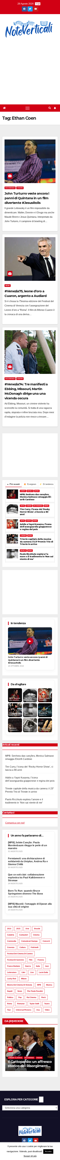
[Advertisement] (30, 69)
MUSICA (30, 491)
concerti (46, 941)
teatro (47, 1004)
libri (23, 972)
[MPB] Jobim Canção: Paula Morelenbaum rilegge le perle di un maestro (27, 845)
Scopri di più (30, 1156)
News (7, 285)
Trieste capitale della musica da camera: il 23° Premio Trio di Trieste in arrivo (36, 541)
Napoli (9, 991)
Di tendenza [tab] (46, 484)
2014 (9, 929)
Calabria (10, 935)
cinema (36, 935)
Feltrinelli (34, 947)
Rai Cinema (31, 997)
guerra (28, 966)
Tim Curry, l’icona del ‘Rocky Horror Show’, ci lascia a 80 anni (35, 512)
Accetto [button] (48, 1151)
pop (20, 997)
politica (10, 997)
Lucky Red (11, 979)
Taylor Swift (34, 1004)
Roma (9, 1004)
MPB (39, 985)
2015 (18, 929)
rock (43, 997)
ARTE (22, 505)
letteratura (11, 972)
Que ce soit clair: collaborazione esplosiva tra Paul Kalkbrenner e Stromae (26, 877)
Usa (38, 1010)
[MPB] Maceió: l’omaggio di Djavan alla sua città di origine (30, 905)
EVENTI (23, 491)
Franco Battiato (13, 966)
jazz (47, 966)
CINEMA (29, 505)
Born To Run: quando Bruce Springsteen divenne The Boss (25, 892)
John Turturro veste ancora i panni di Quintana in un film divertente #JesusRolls (27, 198)
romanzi (20, 1004)
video (47, 1010)
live (32, 972)
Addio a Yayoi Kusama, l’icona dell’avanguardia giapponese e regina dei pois (36, 527)
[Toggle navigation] (27, 108)
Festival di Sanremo (15, 960)
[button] (49, 108)
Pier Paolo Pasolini (35, 991)
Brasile (37, 929)
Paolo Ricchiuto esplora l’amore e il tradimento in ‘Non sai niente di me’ (36, 556)
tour (9, 1010)
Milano (24, 979)
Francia (41, 960)
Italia (38, 966)
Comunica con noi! (15, 823)
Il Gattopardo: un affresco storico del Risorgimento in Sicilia (30, 1066)
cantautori (23, 935)
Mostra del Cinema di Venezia (19, 985)
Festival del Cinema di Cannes (20, 954)
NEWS (37, 491)
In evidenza (10, 188)
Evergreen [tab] (30, 484)
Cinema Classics (15, 1057)
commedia (11, 941)
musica (49, 985)
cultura (23, 947)
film (30, 960)
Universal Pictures (23, 1010)
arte (27, 929)
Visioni (20, 188)
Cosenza (10, 947)
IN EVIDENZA (38, 505)
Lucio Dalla (43, 972)
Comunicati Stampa (29, 941)
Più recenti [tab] (13, 484)
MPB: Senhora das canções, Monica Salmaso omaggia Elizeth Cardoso (36, 497)
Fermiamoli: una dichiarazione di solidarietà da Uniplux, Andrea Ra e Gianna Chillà (28, 861)
